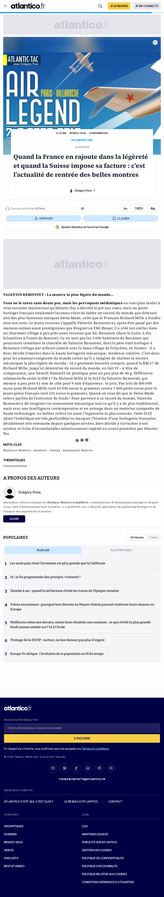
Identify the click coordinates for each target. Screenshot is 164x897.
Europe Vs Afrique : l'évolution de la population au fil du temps (57, 654)
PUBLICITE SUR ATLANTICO (99, 842)
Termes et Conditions (95, 748)
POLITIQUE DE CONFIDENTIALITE (103, 858)
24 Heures (137, 537)
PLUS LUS (43, 550)
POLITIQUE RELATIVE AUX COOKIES (104, 874)
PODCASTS (11, 858)
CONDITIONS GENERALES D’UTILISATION (108, 882)
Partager (46, 218)
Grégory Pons (83, 190)
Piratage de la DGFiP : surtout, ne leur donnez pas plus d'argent (57, 640)
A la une (61, 133)
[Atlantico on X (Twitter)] (64, 768)
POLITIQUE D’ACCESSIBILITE (100, 866)
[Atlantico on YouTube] (111, 768)
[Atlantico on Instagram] (99, 768)
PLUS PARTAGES (121, 550)
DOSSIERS (10, 834)
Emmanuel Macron (78, 450)
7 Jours (153, 537)
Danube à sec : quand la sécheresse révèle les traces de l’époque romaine (64, 591)
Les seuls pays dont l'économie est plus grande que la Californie (57, 563)
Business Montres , (18, 450)
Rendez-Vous (78, 133)
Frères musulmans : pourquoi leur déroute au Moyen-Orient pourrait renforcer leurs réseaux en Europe (82, 607)
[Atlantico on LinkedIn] (87, 768)
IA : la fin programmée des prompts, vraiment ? (45, 577)
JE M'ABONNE (119, 6)
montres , (41, 450)
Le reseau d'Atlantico (81, 801)
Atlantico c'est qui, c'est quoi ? (29, 801)
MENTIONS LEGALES (95, 834)
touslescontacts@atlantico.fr (82, 779)
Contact (115, 801)
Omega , (56, 450)
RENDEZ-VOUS (13, 842)
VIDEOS (9, 850)
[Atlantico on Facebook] (76, 768)
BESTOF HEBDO (14, 866)
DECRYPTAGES (13, 826)
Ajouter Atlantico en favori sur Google (85, 227)
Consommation (98, 133)
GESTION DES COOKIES (97, 850)
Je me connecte (146, 6)
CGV (85, 826)
